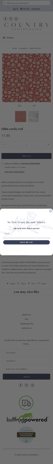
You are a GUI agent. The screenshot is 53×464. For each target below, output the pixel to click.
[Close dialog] (50, 211)
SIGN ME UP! (26, 242)
